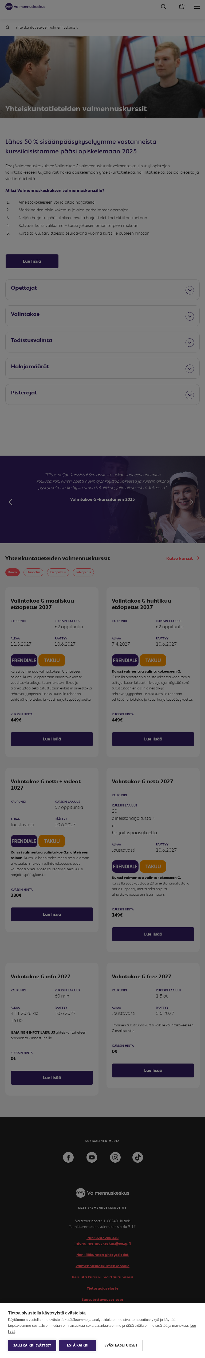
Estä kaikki (77, 1345)
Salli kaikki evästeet (32, 1345)
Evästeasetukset (120, 1345)
